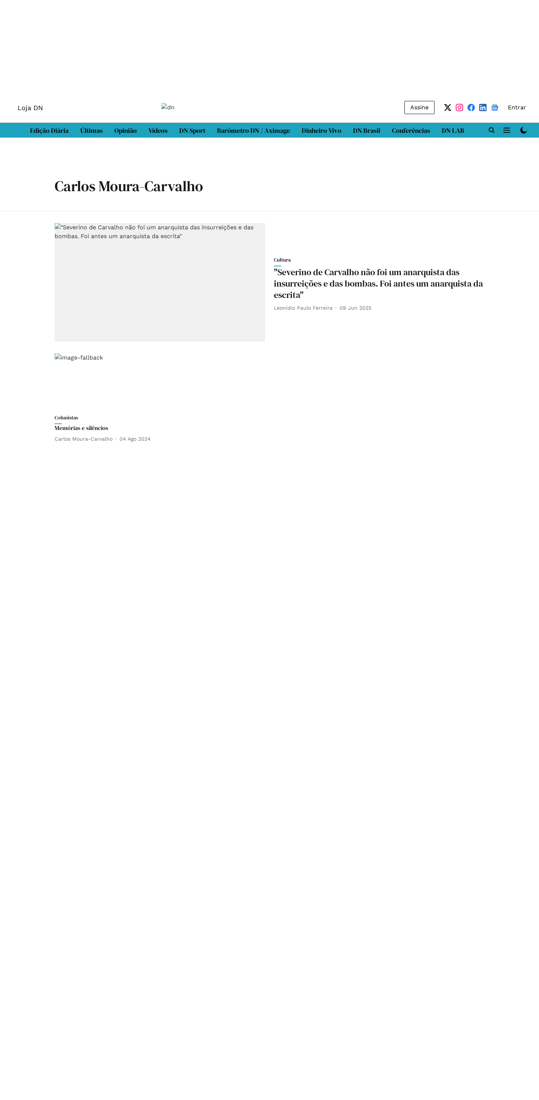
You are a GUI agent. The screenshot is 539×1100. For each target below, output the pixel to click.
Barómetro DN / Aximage (253, 130)
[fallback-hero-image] (160, 282)
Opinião (125, 130)
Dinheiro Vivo (321, 130)
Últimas (91, 130)
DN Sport (192, 130)
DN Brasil (366, 130)
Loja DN (30, 108)
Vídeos (158, 130)
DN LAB (453, 130)
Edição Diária (49, 130)
